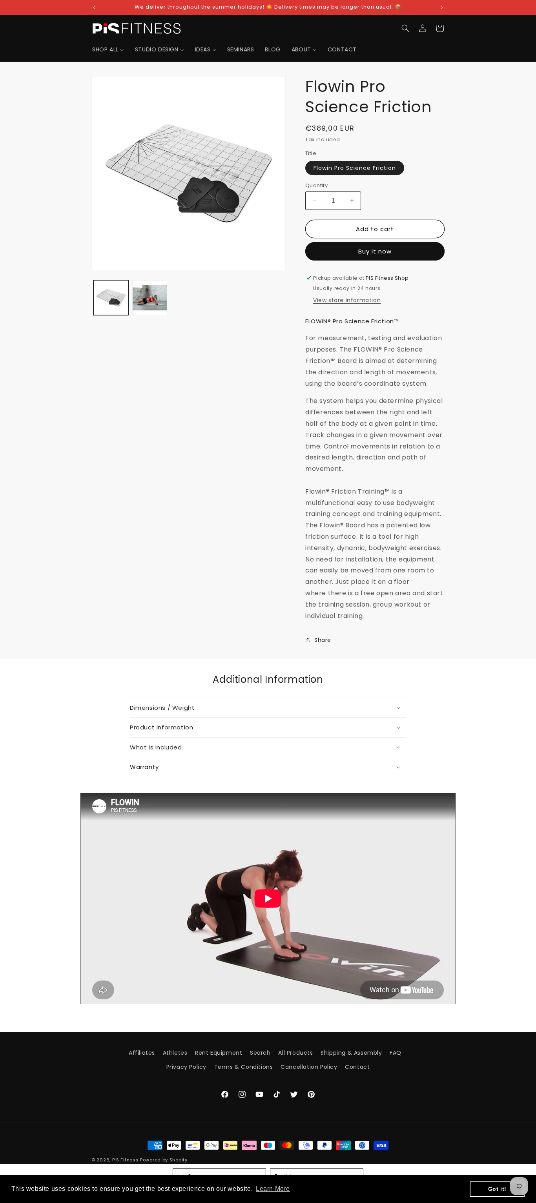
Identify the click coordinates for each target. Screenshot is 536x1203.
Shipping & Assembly (351, 1053)
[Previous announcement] (94, 7)
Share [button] (322, 640)
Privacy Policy (186, 1067)
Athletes (175, 1053)
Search (260, 1053)
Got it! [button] (497, 1189)
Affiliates (142, 1053)
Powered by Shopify (164, 1160)
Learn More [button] (273, 1188)
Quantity (316, 185)
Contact (357, 1067)
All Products (295, 1053)
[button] (405, 28)
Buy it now (375, 251)
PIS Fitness (125, 1160)
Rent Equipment (218, 1053)
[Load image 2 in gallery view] (149, 297)
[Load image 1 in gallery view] (110, 297)
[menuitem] (108, 49)
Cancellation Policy (309, 1067)
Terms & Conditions (243, 1067)
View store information (347, 300)
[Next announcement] (441, 7)
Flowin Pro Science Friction (355, 168)
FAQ (395, 1053)
